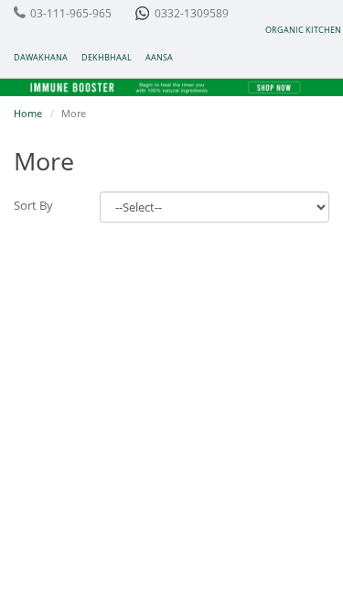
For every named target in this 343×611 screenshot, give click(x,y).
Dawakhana (41, 57)
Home (28, 113)
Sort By (33, 205)
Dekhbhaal (106, 57)
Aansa (159, 57)
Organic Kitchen (303, 30)
